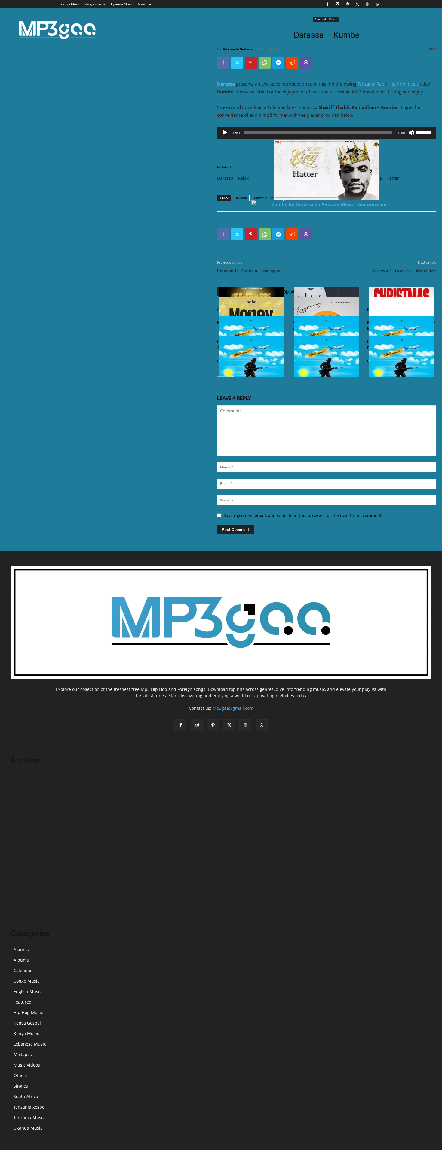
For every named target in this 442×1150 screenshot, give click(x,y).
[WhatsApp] (377, 4)
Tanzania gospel (30, 1107)
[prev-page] (221, 373)
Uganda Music (122, 4)
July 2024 (20, 812)
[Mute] (411, 133)
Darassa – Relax (233, 178)
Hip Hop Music (28, 1012)
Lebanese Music (30, 1044)
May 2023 (20, 884)
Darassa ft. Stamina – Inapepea (248, 271)
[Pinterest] (347, 4)
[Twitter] (357, 4)
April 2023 (21, 893)
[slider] (424, 132)
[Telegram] (278, 63)
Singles (21, 1086)
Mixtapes (23, 1054)
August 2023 (23, 857)
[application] (326, 133)
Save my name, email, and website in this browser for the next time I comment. (303, 515)
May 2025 (20, 776)
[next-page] (230, 373)
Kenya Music (70, 4)
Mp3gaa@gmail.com (233, 708)
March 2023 (22, 902)
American (145, 4)
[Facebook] (327, 4)
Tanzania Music (326, 19)
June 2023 (20, 875)
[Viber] (306, 63)
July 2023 (20, 866)
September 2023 (27, 848)
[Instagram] (337, 4)
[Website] (367, 4)
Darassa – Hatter (382, 178)
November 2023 (26, 830)
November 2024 (26, 803)
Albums (21, 949)
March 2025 (22, 785)
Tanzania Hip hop (267, 198)
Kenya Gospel (95, 4)
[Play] (225, 133)
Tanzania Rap (371, 84)
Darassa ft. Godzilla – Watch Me (404, 271)
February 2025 (25, 794)
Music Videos (27, 1065)
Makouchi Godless (237, 49)
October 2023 (24, 839)
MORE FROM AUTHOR (286, 292)
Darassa (226, 84)
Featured (23, 1002)
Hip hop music (403, 84)
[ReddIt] (292, 63)
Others (20, 1075)
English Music (27, 991)
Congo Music (26, 981)
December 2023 (26, 821)
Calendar (23, 970)
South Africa (26, 1096)
